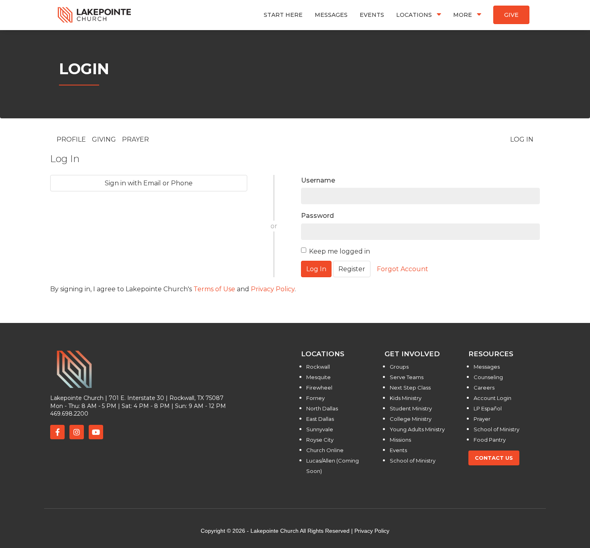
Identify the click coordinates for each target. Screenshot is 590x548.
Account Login (492, 398)
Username (318, 180)
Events (372, 15)
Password (317, 215)
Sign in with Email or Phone (149, 183)
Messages (331, 15)
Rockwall (318, 366)
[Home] (94, 14)
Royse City (320, 439)
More (463, 14)
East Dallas (320, 419)
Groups (399, 366)
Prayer (135, 139)
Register (351, 269)
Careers (484, 387)
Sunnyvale (319, 429)
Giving (104, 139)
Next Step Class (410, 387)
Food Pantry (490, 439)
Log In (521, 139)
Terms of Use (214, 289)
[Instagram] (76, 432)
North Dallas (322, 408)
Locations (414, 14)
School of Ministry (412, 460)
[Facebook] (57, 432)
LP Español (488, 408)
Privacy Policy (273, 289)
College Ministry (410, 419)
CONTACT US (494, 458)
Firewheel (319, 387)
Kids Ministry (405, 398)
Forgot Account (402, 269)
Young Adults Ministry (417, 429)
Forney (315, 398)
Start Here (283, 15)
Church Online (325, 450)
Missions (400, 439)
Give (511, 14)
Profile (71, 139)
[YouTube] (96, 432)
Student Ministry (411, 408)
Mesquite (318, 377)
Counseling (488, 377)
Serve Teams (406, 377)
